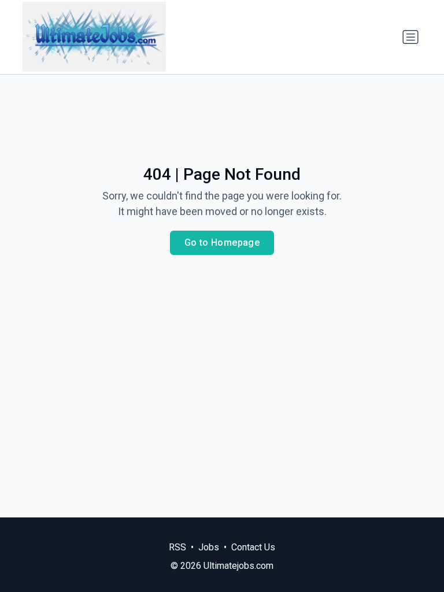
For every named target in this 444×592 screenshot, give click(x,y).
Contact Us (253, 547)
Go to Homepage (222, 242)
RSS (177, 547)
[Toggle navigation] (410, 37)
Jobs (208, 547)
